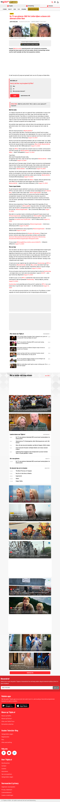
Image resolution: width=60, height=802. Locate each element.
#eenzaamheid (19, 237)
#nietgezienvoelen (34, 238)
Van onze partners (6, 774)
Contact (3, 766)
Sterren (5, 9)
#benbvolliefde (28, 131)
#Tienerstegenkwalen (15, 216)
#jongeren (37, 233)
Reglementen (5, 737)
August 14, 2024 (32, 138)
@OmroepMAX (26, 206)
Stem (14, 95)
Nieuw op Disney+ (6, 719)
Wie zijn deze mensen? (19, 91)
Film (19, 9)
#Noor (36, 144)
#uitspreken (35, 237)
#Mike (10, 152)
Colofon (3, 769)
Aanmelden (55, 688)
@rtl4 (42, 273)
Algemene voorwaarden (8, 787)
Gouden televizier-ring (33, 9)
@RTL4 (48, 263)
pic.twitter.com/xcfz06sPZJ (33, 242)
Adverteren (4, 771)
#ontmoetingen (27, 237)
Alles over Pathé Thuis (7, 721)
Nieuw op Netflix (6, 716)
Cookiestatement (6, 792)
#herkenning (41, 237)
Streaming (23, 9)
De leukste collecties (7, 724)
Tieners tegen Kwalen (35, 192)
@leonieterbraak (21, 265)
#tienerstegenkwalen (21, 209)
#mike (40, 144)
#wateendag (41, 263)
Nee (14, 86)
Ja (13, 89)
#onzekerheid (12, 238)
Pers (2, 740)
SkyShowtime (5, 763)
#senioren (11, 237)
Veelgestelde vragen (7, 734)
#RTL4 (44, 284)
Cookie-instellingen (7, 795)
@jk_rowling (34, 265)
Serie (15, 9)
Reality (10, 9)
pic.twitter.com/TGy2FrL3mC (22, 219)
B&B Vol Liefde (17, 48)
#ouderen (30, 233)
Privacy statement (6, 790)
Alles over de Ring (6, 742)
